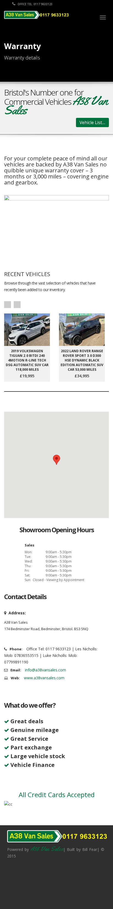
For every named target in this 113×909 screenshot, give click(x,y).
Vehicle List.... (92, 122)
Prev (7, 304)
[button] (56, 460)
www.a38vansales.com (44, 677)
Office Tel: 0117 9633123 (34, 4)
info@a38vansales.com (45, 669)
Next (17, 304)
